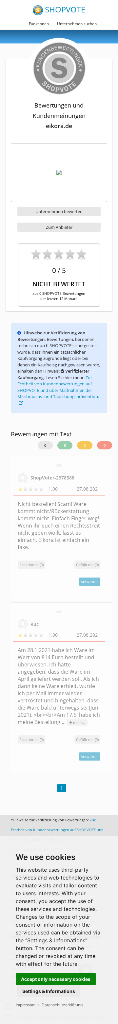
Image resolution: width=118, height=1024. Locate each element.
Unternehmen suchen (77, 23)
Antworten (90, 581)
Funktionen (39, 23)
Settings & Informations (48, 991)
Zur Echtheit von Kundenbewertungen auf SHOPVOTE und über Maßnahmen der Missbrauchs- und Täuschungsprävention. (58, 387)
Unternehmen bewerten (59, 211)
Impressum (25, 1004)
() (87, 564)
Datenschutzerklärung (62, 1004)
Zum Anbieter (59, 227)
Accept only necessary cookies (55, 979)
